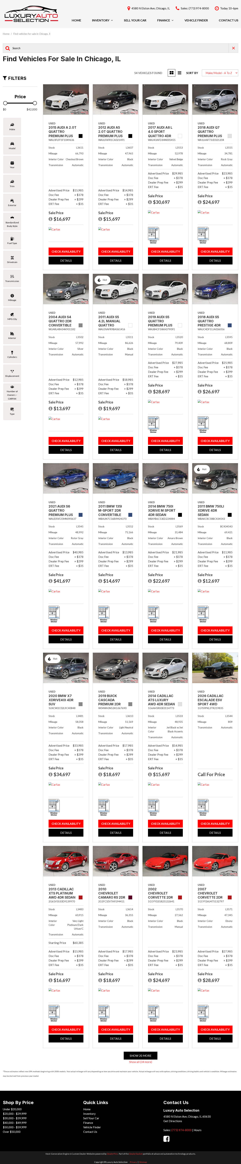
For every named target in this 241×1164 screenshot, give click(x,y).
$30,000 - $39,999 (15, 1118)
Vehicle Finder (196, 20)
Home (76, 20)
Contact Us (228, 20)
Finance (163, 20)
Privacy (133, 1162)
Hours (197, 1130)
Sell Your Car (135, 20)
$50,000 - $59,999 (15, 1127)
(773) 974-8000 (181, 1130)
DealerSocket (136, 1154)
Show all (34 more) (140, 1062)
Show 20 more (140, 1055)
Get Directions (172, 1121)
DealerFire (112, 1154)
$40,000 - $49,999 (15, 1122)
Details (66, 260)
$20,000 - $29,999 (15, 1113)
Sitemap (143, 1162)
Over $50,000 (12, 1131)
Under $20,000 (12, 1109)
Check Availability (66, 251)
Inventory (100, 20)
